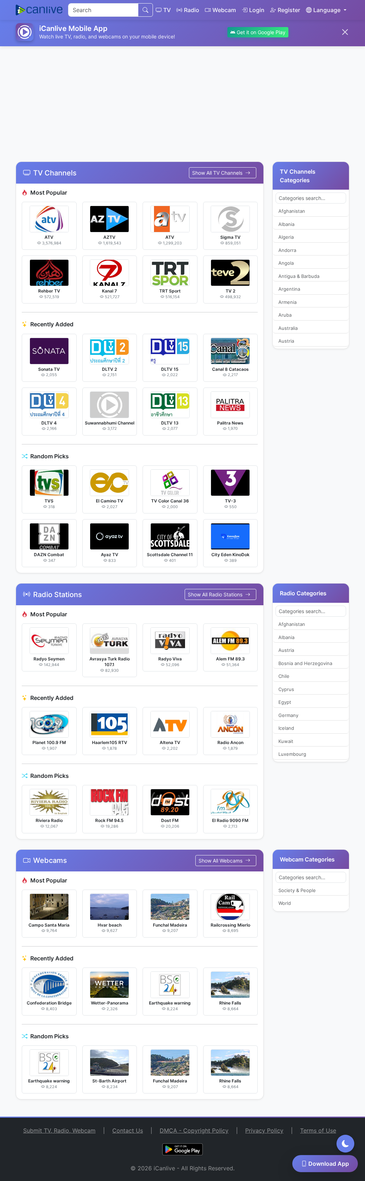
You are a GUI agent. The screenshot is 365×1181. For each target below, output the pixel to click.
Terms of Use (318, 1130)
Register (289, 10)
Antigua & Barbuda (298, 276)
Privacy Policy (264, 1130)
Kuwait (285, 741)
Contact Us (127, 1130)
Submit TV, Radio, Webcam (59, 1130)
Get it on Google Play (260, 32)
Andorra (287, 250)
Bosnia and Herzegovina (305, 663)
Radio (191, 10)
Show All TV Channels (218, 173)
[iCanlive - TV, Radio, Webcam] (39, 10)
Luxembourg (292, 754)
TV (167, 10)
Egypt (284, 702)
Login (256, 10)
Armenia (287, 302)
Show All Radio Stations (216, 594)
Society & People (297, 890)
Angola (286, 263)
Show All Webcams (221, 861)
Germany (288, 715)
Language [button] (326, 10)
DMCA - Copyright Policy (194, 1130)
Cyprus (286, 689)
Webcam (224, 10)
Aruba (285, 315)
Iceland (286, 728)
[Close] (345, 32)
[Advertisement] (182, 99)
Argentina (289, 289)
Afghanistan (291, 211)
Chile (283, 676)
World (284, 903)
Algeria (286, 237)
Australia (288, 328)
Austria (286, 341)
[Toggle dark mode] (345, 1144)
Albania (286, 224)
